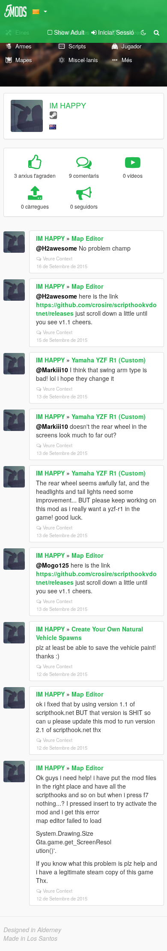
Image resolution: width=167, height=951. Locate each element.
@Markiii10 (52, 369)
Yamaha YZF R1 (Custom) (109, 360)
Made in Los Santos (30, 938)
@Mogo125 (52, 565)
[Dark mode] (143, 32)
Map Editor (87, 238)
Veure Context (57, 258)
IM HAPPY (67, 105)
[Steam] (53, 114)
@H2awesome (56, 248)
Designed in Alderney (32, 929)
